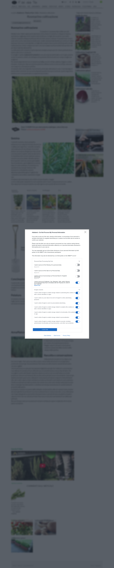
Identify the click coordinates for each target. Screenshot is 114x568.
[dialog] (57, 284)
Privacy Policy (66, 335)
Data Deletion (47, 335)
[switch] (78, 265)
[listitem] (57, 261)
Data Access (57, 335)
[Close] (85, 232)
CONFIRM (45, 329)
